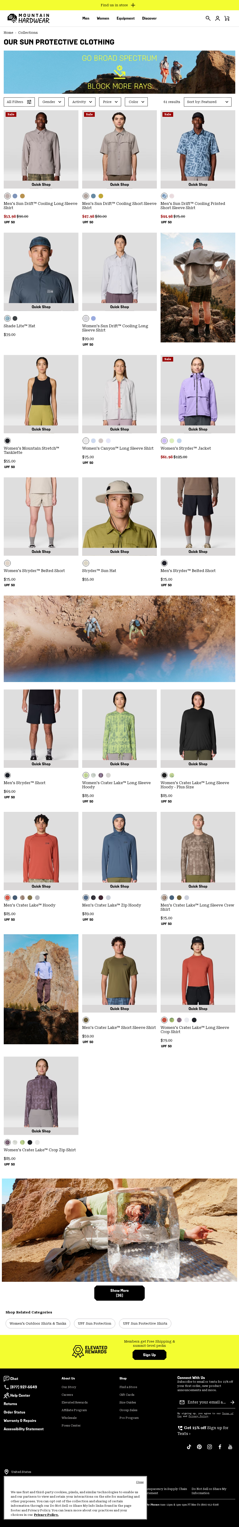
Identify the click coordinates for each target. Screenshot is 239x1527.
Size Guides (128, 1402)
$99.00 (88, 339)
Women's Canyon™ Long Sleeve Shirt (118, 448)
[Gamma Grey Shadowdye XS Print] (93, 775)
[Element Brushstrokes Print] (198, 149)
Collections (28, 32)
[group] (149, 1344)
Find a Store (128, 1387)
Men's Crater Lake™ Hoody (29, 905)
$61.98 (167, 457)
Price (107, 102)
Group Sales (128, 1410)
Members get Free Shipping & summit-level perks (149, 1344)
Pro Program (129, 1418)
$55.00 (9, 461)
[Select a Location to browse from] (6, 1472)
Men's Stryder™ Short (25, 783)
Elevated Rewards (75, 1402)
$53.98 (10, 216)
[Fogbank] (108, 775)
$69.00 (9, 791)
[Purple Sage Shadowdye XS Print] (101, 775)
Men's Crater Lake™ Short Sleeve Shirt (119, 1027)
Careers (67, 1394)
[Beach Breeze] (179, 441)
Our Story (69, 1387)
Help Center (20, 1395)
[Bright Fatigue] (101, 196)
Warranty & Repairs (20, 1420)
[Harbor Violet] (198, 394)
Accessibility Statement (24, 1429)
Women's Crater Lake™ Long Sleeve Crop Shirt (195, 1029)
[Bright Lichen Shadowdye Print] (172, 1020)
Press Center (71, 1425)
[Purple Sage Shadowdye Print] (179, 1020)
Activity (79, 102)
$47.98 (88, 216)
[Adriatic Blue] (15, 196)
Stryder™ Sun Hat (99, 571)
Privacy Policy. (46, 1515)
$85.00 (88, 795)
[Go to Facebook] (220, 1449)
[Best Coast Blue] (93, 318)
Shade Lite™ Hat (19, 326)
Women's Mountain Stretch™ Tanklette (31, 450)
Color (133, 102)
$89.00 (88, 914)
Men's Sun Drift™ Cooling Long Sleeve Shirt (40, 205)
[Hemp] (101, 441)
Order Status (14, 1412)
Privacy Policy (198, 1416)
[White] (108, 441)
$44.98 (167, 216)
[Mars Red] (41, 851)
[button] (208, 102)
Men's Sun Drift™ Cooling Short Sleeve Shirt (119, 205)
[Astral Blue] (15, 897)
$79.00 (166, 1040)
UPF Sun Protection (94, 1323)
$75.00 (179, 216)
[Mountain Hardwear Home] (28, 18)
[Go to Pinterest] (199, 1449)
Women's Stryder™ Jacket (186, 448)
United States (21, 1472)
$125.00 (180, 457)
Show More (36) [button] (119, 1293)
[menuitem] (86, 18)
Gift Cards (127, 1394)
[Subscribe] (232, 1402)
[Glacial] (37, 897)
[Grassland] (22, 196)
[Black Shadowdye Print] (93, 897)
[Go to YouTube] (230, 1449)
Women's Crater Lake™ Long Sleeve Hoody (116, 785)
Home (8, 32)
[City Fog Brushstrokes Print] (172, 196)
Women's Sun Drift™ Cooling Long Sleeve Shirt (115, 328)
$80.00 (101, 216)
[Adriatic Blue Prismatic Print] (41, 272)
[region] (75, 1498)
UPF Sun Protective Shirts (145, 1323)
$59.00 (88, 1036)
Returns (10, 1404)
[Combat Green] (30, 897)
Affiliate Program (74, 1410)
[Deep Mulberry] (101, 897)
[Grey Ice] (119, 272)
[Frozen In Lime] (172, 441)
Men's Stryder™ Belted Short (188, 571)
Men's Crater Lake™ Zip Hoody (111, 905)
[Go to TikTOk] (189, 1449)
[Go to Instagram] (209, 1449)
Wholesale (69, 1418)
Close (140, 1482)
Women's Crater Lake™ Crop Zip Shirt (40, 1150)
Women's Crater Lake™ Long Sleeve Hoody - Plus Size (195, 785)
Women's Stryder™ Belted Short (34, 571)
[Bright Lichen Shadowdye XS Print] (119, 728)
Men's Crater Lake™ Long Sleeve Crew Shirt (197, 907)
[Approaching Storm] (41, 149)
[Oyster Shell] (41, 516)
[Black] (15, 318)
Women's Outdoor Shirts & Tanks (38, 1323)
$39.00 (9, 334)
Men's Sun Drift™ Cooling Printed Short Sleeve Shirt (193, 205)
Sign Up (149, 1355)
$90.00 (22, 216)
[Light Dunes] (119, 394)
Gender (48, 102)
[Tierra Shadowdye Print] (22, 897)
